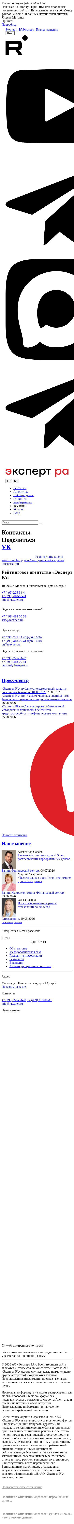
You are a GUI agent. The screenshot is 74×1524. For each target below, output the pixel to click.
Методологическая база (25, 952)
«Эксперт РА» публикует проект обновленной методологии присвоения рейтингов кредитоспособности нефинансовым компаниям (34, 710)
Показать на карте (14, 986)
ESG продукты (23, 495)
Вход (10, 33)
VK (6, 546)
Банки (6, 870)
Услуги (18, 509)
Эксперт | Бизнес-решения (40, 29)
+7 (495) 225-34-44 (14, 658)
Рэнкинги (20, 498)
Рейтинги (19, 488)
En (8, 481)
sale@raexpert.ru (12, 620)
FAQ (16, 513)
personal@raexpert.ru (15, 665)
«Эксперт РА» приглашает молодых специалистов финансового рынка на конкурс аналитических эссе (37, 697)
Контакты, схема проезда (18, 556)
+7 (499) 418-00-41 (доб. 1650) (22, 641)
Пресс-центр (15, 680)
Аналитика (20, 491)
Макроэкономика (23, 892)
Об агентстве (18, 948)
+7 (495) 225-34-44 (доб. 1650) (22, 637)
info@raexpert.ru (12, 1003)
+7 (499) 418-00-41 (14, 661)
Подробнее (9, 24)
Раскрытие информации (25, 955)
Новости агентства (14, 835)
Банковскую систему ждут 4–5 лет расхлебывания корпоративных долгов (44, 857)
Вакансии (16, 962)
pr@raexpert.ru (11, 644)
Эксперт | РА (14, 29)
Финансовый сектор (25, 870)
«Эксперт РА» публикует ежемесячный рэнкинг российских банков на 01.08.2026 (34, 690)
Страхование (10, 918)
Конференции (22, 502)
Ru (15, 481)
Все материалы (12, 922)
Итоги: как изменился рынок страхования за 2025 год (37, 905)
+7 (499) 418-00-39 (14, 616)
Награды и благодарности (32, 560)
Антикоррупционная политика (30, 966)
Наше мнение (16, 843)
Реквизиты (42, 556)
